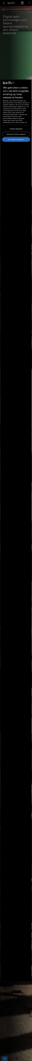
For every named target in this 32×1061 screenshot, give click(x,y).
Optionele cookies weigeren (16, 134)
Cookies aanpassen (16, 128)
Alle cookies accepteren (16, 139)
